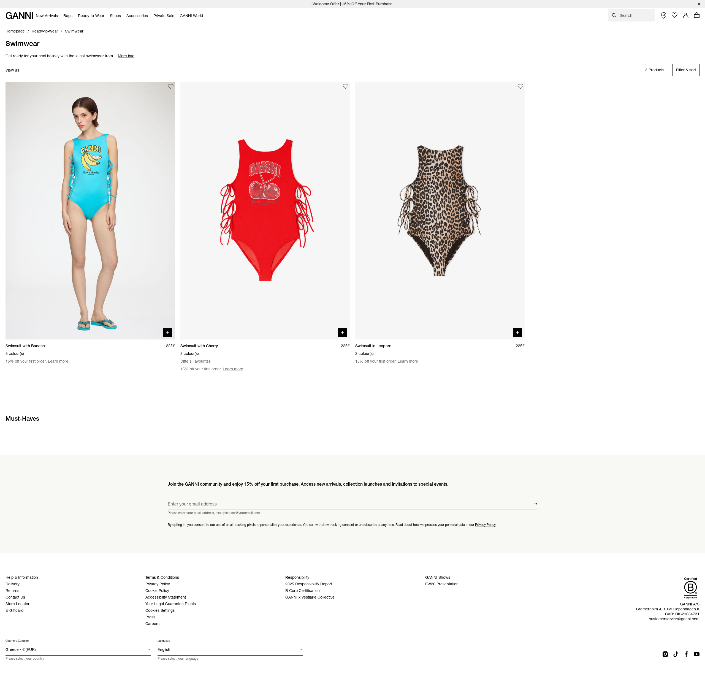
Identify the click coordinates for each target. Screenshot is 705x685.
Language (164, 640)
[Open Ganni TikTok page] (676, 654)
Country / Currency (17, 640)
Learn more (58, 361)
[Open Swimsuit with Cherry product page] (265, 210)
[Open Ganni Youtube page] (696, 654)
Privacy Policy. (485, 525)
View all (12, 70)
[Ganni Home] (19, 16)
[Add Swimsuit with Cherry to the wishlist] (345, 86)
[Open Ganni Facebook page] (686, 654)
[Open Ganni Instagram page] (665, 654)
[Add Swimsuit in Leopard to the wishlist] (520, 86)
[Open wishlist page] (674, 15)
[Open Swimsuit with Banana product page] (90, 210)
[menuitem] (47, 15)
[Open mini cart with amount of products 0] (696, 15)
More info (126, 55)
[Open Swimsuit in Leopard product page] (440, 210)
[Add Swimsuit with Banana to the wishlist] (171, 86)
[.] (352, 3)
